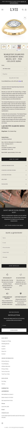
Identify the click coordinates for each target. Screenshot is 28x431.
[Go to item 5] (23, 47)
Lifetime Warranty (6, 366)
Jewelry (3, 346)
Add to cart (14, 159)
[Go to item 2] (9, 47)
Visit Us (3, 384)
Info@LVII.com (5, 412)
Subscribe (14, 330)
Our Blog (4, 381)
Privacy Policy (5, 369)
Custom (3, 348)
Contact (3, 354)
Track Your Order (6, 374)
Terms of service (5, 371)
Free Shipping (5, 363)
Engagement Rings (6, 341)
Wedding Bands (5, 343)
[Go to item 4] (18, 48)
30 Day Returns (5, 361)
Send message (14, 265)
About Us (4, 351)
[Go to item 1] (4, 47)
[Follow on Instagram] (2, 423)
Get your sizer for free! (14, 225)
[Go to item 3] (14, 47)
